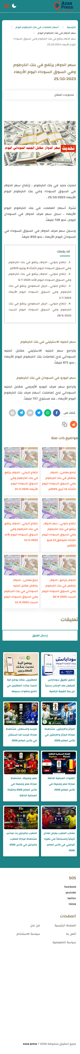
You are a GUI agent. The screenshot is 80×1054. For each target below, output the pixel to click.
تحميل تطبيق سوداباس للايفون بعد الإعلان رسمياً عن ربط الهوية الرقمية (60, 685)
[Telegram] (21, 413)
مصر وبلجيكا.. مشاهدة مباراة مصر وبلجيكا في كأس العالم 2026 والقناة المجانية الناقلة (22, 787)
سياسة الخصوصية (64, 942)
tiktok (72, 904)
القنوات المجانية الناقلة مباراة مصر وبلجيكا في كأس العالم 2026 (61, 784)
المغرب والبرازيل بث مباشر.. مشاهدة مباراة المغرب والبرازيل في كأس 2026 (21, 839)
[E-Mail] (30, 413)
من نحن (35, 925)
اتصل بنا (71, 934)
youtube (71, 892)
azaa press (30, 1044)
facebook (70, 887)
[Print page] (12, 413)
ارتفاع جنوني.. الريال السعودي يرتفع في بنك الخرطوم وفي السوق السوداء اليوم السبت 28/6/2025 (40, 309)
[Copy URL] (64, 424)
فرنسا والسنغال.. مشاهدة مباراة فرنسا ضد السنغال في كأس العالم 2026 (21, 734)
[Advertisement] (40, 998)
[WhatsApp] (47, 413)
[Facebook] (56, 413)
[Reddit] (73, 424)
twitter (71, 898)
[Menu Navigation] (6, 6)
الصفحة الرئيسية (65, 925)
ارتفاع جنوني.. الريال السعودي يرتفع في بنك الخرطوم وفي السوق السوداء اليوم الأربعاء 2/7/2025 (40, 292)
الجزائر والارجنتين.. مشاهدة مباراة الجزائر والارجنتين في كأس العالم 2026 (60, 734)
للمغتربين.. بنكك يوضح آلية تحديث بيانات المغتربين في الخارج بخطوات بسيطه (22, 685)
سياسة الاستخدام (28, 934)
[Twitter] (38, 413)
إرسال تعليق (40, 635)
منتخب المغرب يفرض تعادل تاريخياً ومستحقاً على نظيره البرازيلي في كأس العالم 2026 (59, 842)
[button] (14, 6)
